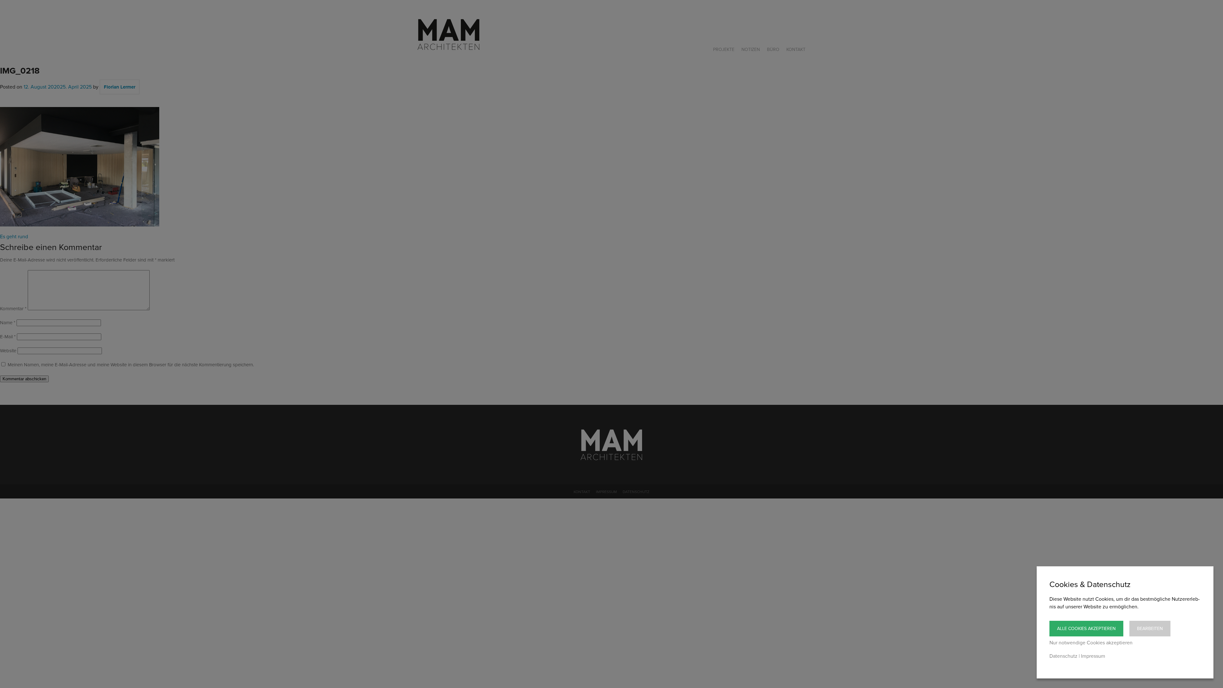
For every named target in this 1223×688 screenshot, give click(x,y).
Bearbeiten (1150, 628)
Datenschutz (1063, 656)
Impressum (1093, 656)
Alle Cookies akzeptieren (1086, 628)
